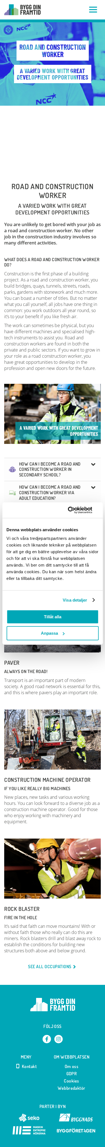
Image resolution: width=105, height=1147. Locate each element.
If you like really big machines (37, 788)
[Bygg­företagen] (76, 1133)
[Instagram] (58, 1039)
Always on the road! (25, 671)
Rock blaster (22, 909)
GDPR (71, 1073)
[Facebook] (47, 1039)
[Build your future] (22, 9)
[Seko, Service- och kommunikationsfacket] (29, 1120)
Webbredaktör (71, 1088)
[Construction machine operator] (52, 739)
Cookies (71, 1080)
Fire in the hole (20, 917)
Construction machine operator (47, 780)
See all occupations (49, 966)
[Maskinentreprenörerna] (29, 1133)
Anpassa (49, 633)
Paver (12, 662)
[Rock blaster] (52, 868)
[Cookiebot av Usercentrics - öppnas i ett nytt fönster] (75, 510)
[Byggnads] (76, 1120)
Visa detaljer (75, 600)
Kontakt (29, 1066)
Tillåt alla (52, 616)
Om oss (72, 1066)
